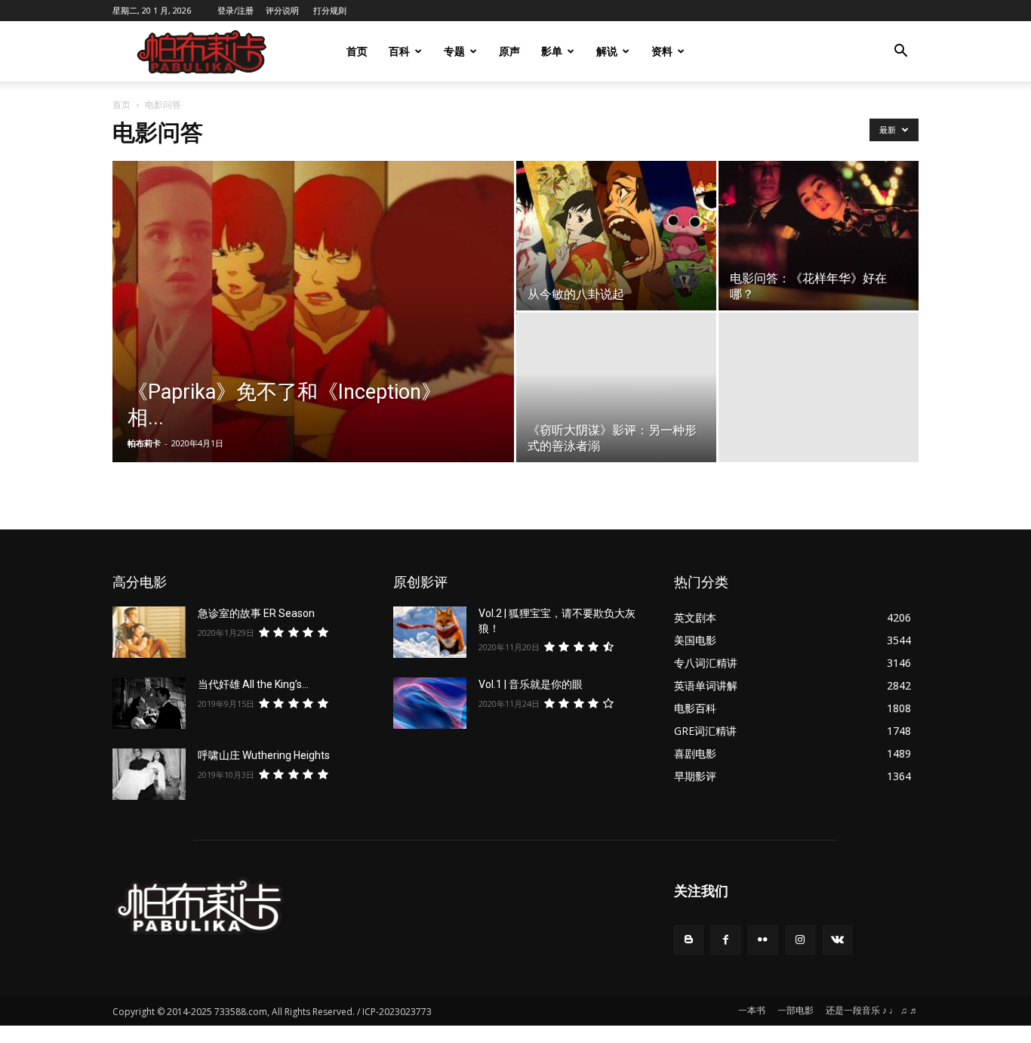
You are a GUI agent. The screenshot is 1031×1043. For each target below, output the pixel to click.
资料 (661, 51)
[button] (900, 52)
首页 (357, 51)
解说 (606, 51)
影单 (551, 51)
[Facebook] (725, 940)
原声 (509, 51)
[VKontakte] (837, 940)
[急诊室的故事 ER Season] (149, 632)
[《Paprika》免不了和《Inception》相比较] (313, 335)
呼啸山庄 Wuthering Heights (264, 755)
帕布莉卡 (144, 443)
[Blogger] (688, 940)
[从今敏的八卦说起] (616, 235)
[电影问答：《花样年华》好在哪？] (819, 235)
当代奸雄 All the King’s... (253, 684)
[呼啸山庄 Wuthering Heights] (149, 774)
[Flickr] (762, 940)
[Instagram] (800, 940)
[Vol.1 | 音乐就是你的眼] (429, 703)
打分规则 (329, 10)
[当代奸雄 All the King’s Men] (149, 703)
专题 (454, 51)
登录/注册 (235, 10)
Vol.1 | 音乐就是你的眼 (531, 684)
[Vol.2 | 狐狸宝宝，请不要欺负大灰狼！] (429, 632)
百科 (399, 51)
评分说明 (282, 10)
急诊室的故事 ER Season (256, 613)
